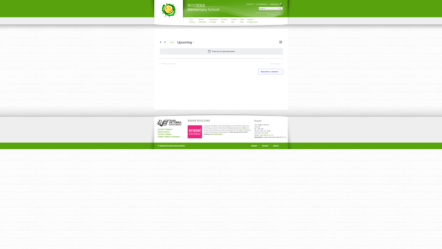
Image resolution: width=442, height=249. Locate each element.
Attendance (261, 4)
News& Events (202, 20)
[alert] (221, 51)
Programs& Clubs (213, 20)
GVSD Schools (164, 132)
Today (172, 42)
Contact (250, 4)
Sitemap (254, 146)
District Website (165, 129)
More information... (216, 134)
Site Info (265, 146)
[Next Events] (165, 42)
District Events (164, 134)
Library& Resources (252, 20)
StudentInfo (224, 20)
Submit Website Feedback (169, 137)
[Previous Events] (160, 42)
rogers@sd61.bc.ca (266, 135)
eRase (244, 128)
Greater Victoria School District (172, 146)
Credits (276, 146)
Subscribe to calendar (269, 71)
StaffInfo (242, 20)
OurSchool (192, 20)
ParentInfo (234, 20)
